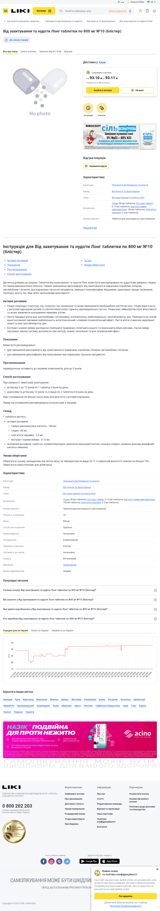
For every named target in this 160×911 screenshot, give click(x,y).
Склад (87, 260)
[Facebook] (43, 861)
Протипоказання (17, 269)
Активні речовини (17, 260)
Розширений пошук (75, 814)
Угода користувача (75, 819)
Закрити (157, 869)
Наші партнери (105, 814)
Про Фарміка (71, 824)
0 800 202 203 (17, 806)
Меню (5, 10)
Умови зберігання (94, 264)
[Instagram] (51, 861)
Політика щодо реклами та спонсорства (142, 808)
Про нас (101, 794)
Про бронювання (73, 799)
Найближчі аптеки (74, 794)
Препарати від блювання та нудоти (130, 185)
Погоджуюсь (125, 896)
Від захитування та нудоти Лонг (128, 197)
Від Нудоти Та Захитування (126, 191)
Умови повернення (75, 809)
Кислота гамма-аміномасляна (139, 499)
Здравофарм (69, 565)
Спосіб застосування (19, 274)
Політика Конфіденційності (126, 906)
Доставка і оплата (74, 804)
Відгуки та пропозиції (108, 809)
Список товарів (147, 10)
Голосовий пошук (130, 10)
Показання (13, 264)
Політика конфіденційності (106, 820)
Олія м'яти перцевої (91, 502)
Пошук (61, 11)
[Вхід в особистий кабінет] (140, 10)
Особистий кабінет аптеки (139, 800)
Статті (100, 799)
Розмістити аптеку (139, 794)
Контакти (102, 827)
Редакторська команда (109, 804)
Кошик (154, 10)
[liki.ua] (20, 11)
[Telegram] (67, 861)
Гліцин (115, 203)
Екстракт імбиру (144, 203)
